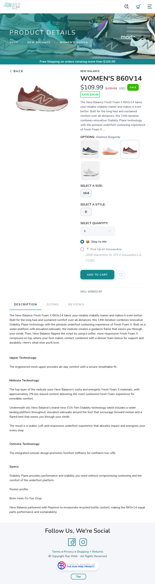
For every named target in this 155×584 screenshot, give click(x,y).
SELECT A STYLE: (92, 204)
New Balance (39, 42)
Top (78, 576)
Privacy (69, 552)
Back (17, 71)
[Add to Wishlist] (121, 274)
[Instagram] (83, 542)
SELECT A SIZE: (91, 186)
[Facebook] (72, 542)
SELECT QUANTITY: (94, 223)
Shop (13, 42)
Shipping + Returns (90, 552)
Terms (56, 552)
